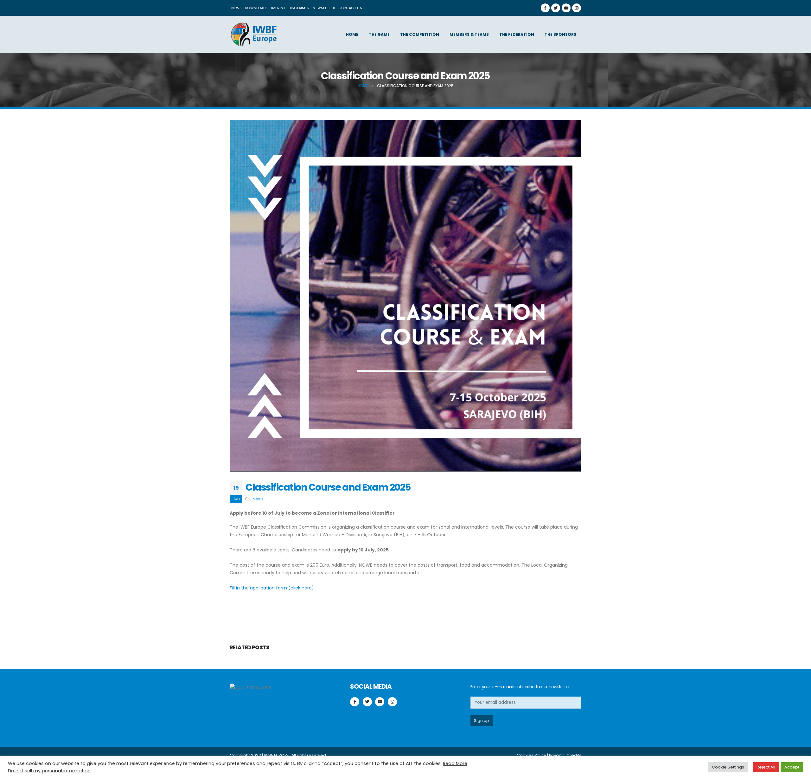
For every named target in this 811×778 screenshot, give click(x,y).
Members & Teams (469, 34)
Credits (573, 755)
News (236, 7)
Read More (455, 763)
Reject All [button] (766, 767)
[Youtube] (566, 7)
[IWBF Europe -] (253, 34)
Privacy (556, 755)
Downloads (256, 7)
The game (379, 34)
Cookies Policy (531, 755)
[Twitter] (555, 7)
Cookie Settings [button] (728, 767)
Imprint (278, 7)
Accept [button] (791, 767)
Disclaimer (299, 7)
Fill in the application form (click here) (272, 588)
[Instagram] (576, 7)
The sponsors (560, 34)
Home (352, 34)
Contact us (350, 7)
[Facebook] (545, 7)
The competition (419, 34)
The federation (516, 34)
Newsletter (324, 7)
